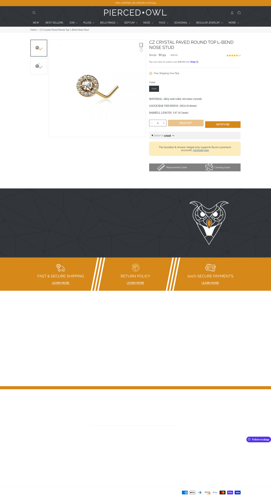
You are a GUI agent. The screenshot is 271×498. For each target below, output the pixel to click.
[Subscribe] (179, 422)
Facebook (143, 451)
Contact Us (36, 455)
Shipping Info (91, 468)
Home (33, 30)
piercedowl (44, 493)
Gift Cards (36, 464)
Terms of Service (94, 472)
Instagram (143, 455)
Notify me (222, 124)
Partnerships (91, 459)
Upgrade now (201, 150)
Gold (155, 89)
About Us (35, 459)
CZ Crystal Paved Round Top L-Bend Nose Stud (64, 30)
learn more (60, 282)
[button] (33, 12)
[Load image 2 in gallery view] (39, 66)
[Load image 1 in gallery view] (39, 48)
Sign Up (194, 455)
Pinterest (142, 464)
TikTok (140, 459)
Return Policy (91, 464)
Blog (33, 472)
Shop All (35, 468)
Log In (194, 451)
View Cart (196, 459)
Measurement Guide (95, 455)
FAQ (86, 451)
